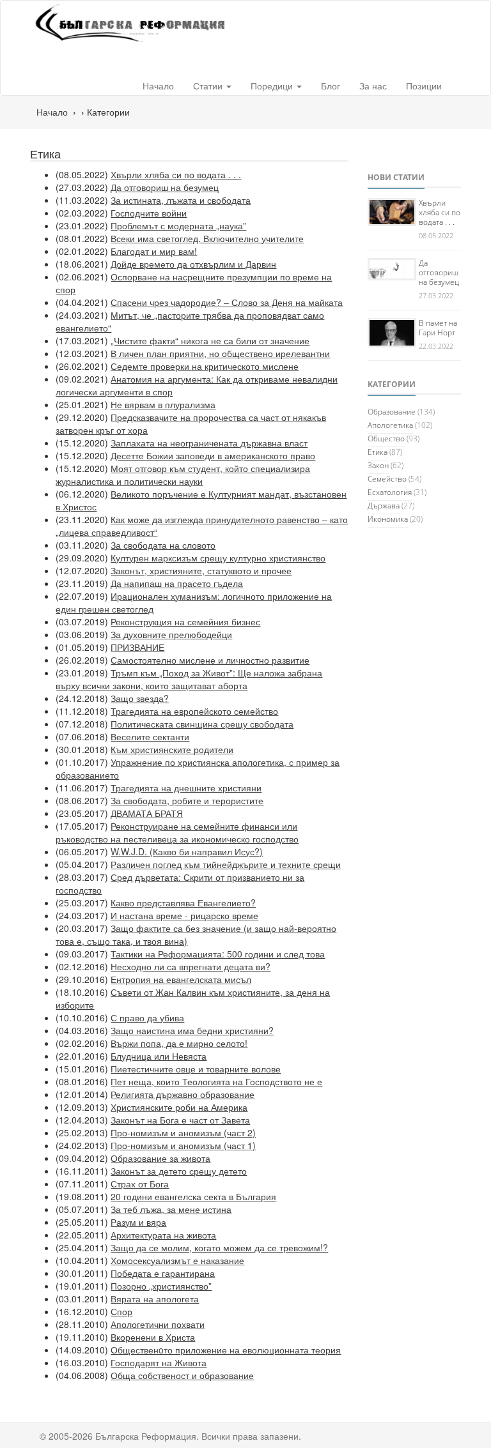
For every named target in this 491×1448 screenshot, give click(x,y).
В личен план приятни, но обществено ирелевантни (220, 353)
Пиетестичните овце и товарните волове (196, 1068)
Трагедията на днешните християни (186, 787)
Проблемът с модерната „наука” (178, 225)
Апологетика (390, 425)
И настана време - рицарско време (184, 915)
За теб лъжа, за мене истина (171, 1209)
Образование (392, 411)
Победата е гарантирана (163, 1273)
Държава (384, 505)
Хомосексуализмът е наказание (177, 1260)
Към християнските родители (172, 749)
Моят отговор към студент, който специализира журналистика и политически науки (183, 474)
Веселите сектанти (150, 736)
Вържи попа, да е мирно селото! (179, 1043)
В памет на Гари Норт (438, 327)
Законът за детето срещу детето (179, 1170)
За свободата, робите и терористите (187, 800)
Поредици (273, 85)
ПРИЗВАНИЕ (137, 647)
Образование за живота (160, 1158)
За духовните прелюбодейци (171, 634)
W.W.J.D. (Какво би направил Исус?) (187, 851)
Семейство (387, 478)
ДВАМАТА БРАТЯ (147, 813)
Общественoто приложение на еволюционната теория (226, 1349)
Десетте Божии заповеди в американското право (213, 455)
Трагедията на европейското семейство (194, 711)
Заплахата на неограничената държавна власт (209, 442)
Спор (121, 1311)
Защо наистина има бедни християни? (192, 1030)
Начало (158, 85)
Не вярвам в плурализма (163, 404)
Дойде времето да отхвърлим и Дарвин (193, 263)
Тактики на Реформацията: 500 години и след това (218, 953)
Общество (386, 438)
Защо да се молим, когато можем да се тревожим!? (219, 1247)
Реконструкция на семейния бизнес (185, 621)
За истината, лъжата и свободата (181, 200)
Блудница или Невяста (159, 1055)
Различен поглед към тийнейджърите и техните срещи (226, 864)
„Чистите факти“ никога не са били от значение (210, 340)
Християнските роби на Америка (179, 1107)
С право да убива (147, 1017)
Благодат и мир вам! (154, 251)
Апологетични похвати (158, 1324)
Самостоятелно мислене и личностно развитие (210, 659)
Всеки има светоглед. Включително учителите (207, 238)
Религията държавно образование (182, 1094)
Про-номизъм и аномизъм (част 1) (183, 1145)
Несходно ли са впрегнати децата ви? (190, 966)
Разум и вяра (138, 1222)
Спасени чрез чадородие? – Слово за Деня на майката (227, 302)
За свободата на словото (163, 544)
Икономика (388, 519)
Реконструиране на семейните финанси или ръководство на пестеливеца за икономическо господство (177, 832)
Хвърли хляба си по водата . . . (176, 174)
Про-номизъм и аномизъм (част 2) (183, 1132)
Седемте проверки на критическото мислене (205, 366)
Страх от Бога (140, 1183)
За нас (373, 85)
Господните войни (149, 212)
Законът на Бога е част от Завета (180, 1119)
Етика (377, 451)
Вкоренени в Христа (153, 1336)
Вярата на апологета (155, 1298)
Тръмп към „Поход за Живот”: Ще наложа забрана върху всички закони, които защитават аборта (189, 679)
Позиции (424, 85)
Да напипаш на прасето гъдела (177, 583)
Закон (378, 465)
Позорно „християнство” (161, 1285)
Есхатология (390, 492)
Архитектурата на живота (163, 1234)
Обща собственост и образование (182, 1375)
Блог (330, 85)
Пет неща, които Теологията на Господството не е (216, 1081)
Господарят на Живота (159, 1362)
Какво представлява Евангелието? (183, 902)
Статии (209, 85)
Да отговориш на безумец (165, 187)
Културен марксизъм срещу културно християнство (218, 557)
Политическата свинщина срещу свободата (202, 723)
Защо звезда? (140, 698)
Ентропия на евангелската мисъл (181, 979)
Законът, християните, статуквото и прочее (201, 570)
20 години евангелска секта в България (193, 1196)
